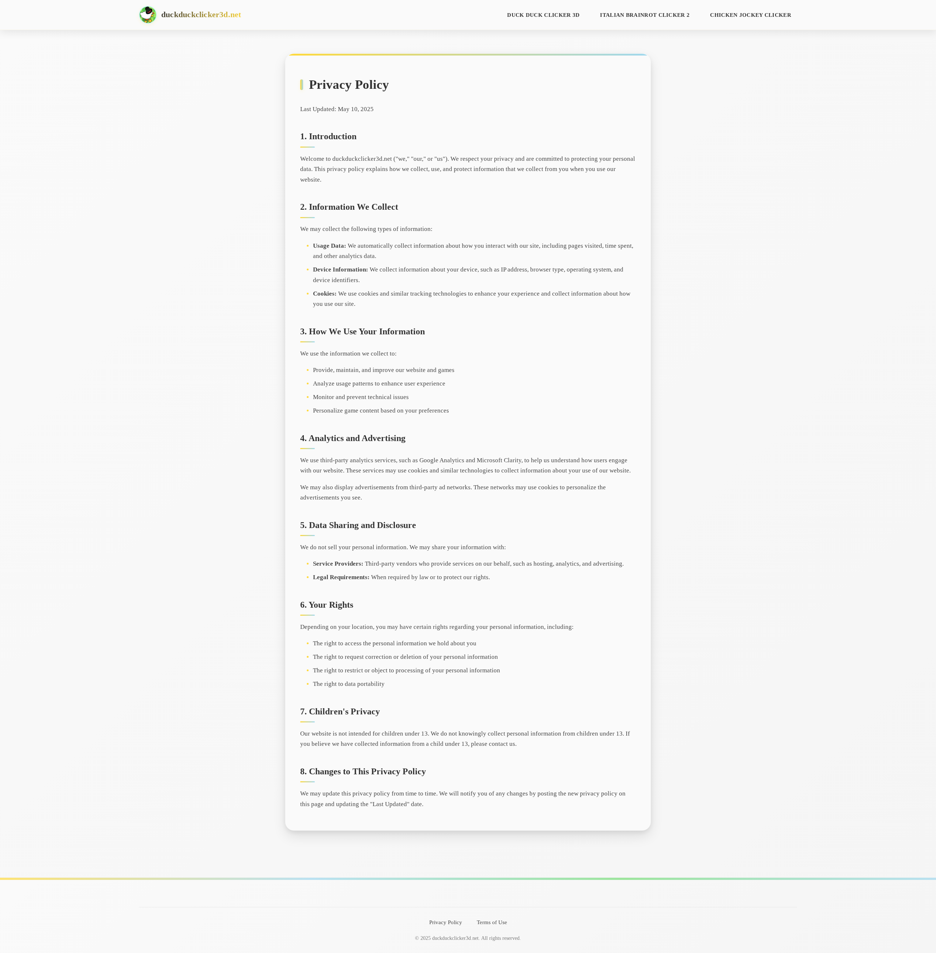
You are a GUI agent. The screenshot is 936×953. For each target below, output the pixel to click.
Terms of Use (492, 922)
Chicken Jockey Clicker (750, 15)
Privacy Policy (445, 922)
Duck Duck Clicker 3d (543, 15)
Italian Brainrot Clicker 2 (645, 15)
